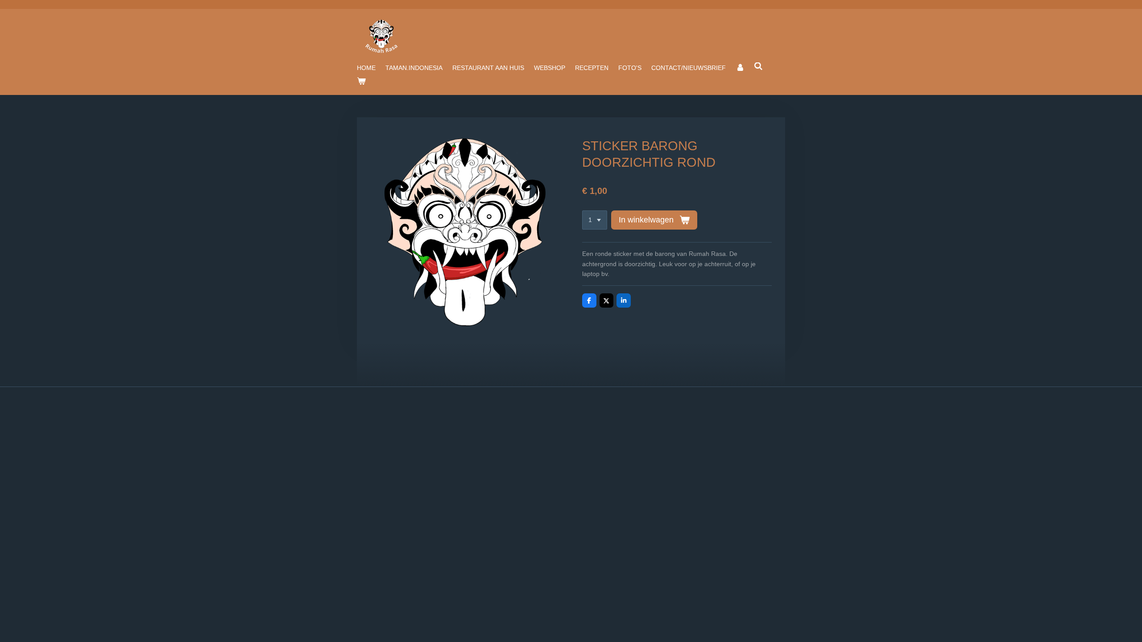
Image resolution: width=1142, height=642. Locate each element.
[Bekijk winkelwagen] (361, 81)
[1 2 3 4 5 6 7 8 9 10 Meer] (594, 220)
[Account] (740, 67)
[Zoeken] (758, 66)
